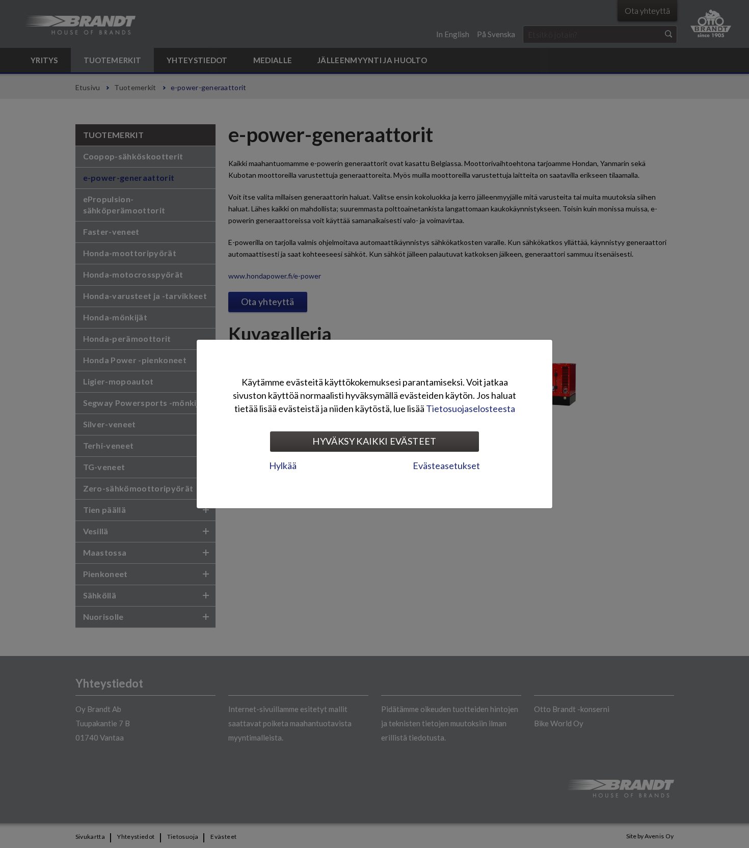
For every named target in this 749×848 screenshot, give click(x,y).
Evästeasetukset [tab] (446, 465)
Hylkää (283, 465)
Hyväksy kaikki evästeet (374, 441)
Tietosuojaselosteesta (470, 408)
